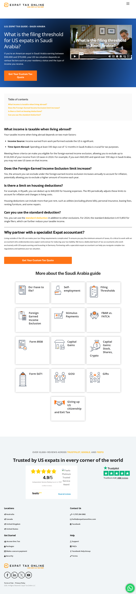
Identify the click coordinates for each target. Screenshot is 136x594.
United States (12, 529)
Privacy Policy (20, 583)
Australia (10, 514)
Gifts (106, 374)
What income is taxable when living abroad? (27, 104)
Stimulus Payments (72, 314)
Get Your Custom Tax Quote (20, 76)
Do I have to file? (36, 288)
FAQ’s (74, 546)
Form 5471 (35, 374)
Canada (9, 519)
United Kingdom (13, 524)
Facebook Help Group (81, 551)
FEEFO (100, 452)
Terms (75, 556)
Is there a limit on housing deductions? (25, 111)
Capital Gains (71, 343)
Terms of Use (9, 583)
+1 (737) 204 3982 (79, 514)
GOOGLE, (86, 452)
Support (75, 541)
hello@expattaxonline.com (84, 519)
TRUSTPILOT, (74, 452)
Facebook (76, 524)
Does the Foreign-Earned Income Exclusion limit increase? (34, 108)
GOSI (71, 374)
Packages (10, 546)
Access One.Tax (13, 541)
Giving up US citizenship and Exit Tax (67, 407)
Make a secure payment (16, 551)
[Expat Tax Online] (24, 6)
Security (9, 556)
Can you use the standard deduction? (24, 115)
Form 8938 (36, 341)
